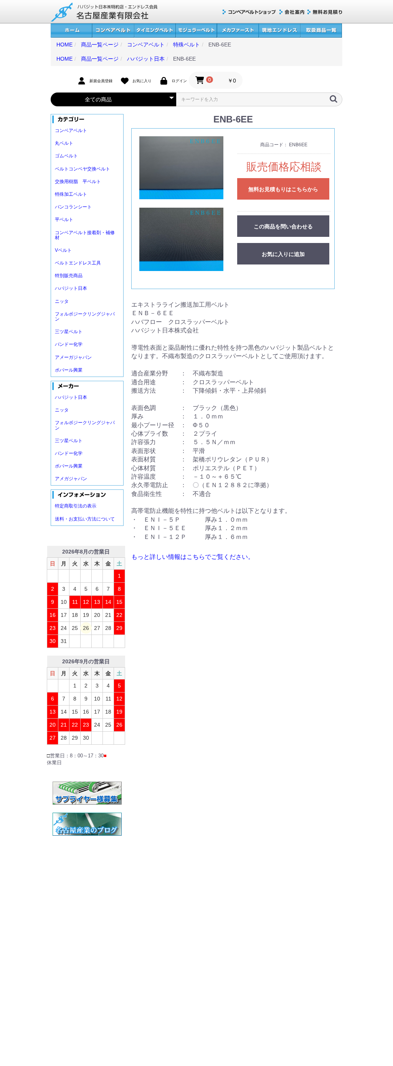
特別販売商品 (69, 275)
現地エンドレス (279, 30)
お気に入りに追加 (283, 254)
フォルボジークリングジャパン (85, 316)
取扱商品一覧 (321, 30)
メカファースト (238, 30)
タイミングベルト (154, 30)
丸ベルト (64, 143)
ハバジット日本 (71, 288)
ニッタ (62, 301)
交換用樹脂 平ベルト (78, 181)
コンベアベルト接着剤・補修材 (85, 235)
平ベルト (64, 219)
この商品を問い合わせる (283, 226)
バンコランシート (73, 207)
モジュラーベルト (196, 30)
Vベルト (63, 250)
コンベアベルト (113, 30)
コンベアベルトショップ (249, 12)
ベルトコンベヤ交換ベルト (82, 169)
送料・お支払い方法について (85, 519)
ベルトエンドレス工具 (78, 263)
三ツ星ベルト (69, 331)
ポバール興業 (69, 370)
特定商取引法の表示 (75, 506)
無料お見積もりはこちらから (283, 189)
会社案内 (291, 12)
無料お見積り (324, 12)
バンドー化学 (69, 344)
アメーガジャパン (73, 357)
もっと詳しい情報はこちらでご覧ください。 (192, 557)
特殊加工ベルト (71, 194)
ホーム (71, 30)
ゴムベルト (66, 156)
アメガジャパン (71, 478)
